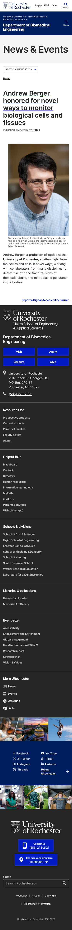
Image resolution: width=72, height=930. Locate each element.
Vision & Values (12, 662)
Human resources (14, 481)
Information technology (18, 487)
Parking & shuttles (14, 504)
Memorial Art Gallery (16, 604)
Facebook (22, 753)
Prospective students (16, 417)
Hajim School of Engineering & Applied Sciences (25, 18)
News (12, 686)
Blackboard (10, 464)
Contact (8, 470)
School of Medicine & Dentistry (22, 551)
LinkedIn (50, 764)
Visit (47, 5)
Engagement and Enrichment (21, 634)
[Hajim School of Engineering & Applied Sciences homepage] (30, 320)
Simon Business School (18, 563)
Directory (9, 476)
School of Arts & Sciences (19, 534)
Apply (38, 5)
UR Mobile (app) (13, 510)
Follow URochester (48, 771)
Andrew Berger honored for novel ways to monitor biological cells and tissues (33, 107)
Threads (22, 769)
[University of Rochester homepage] (17, 5)
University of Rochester (20, 259)
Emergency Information (37, 903)
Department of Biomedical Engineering (26, 27)
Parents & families (14, 429)
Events (12, 694)
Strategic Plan (12, 656)
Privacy (36, 895)
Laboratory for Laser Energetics (23, 574)
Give (54, 5)
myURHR (8, 499)
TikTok (49, 759)
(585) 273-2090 (20, 394)
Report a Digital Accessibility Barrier (45, 300)
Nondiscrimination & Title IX (20, 645)
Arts (11, 708)
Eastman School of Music (19, 546)
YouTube (51, 753)
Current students (14, 423)
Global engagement (15, 639)
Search (7, 877)
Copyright (50, 895)
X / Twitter (23, 759)
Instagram (23, 764)
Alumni (7, 440)
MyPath (8, 493)
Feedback (21, 895)
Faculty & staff (12, 435)
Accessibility (11, 628)
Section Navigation (18, 69)
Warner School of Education (20, 569)
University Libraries (15, 598)
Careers (19, 362)
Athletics (14, 701)
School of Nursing (14, 557)
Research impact (13, 651)
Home (6, 78)
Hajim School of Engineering (21, 540)
